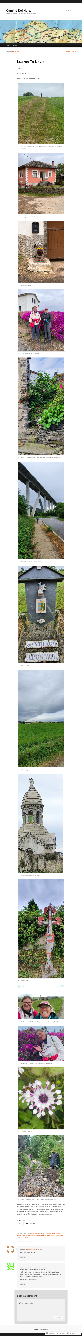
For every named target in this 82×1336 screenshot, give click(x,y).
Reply (22, 1257)
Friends (19, 1235)
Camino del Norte (50, 1234)
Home (8, 45)
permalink (27, 1237)
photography (39, 1235)
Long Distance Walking (28, 1235)
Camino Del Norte (19, 10)
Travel (52, 1235)
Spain (48, 1235)
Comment (58, 1317)
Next (74, 51)
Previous (67, 51)
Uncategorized (34, 1234)
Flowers (58, 1234)
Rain (44, 1235)
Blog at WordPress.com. (41, 1329)
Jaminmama (59, 1235)
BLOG (15, 45)
